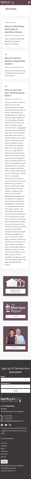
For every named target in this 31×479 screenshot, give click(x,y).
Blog (6, 54)
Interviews (4, 451)
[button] (29, 2)
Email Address (6, 383)
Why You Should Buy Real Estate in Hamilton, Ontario (14, 29)
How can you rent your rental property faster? (15, 92)
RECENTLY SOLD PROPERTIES (15, 291)
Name (3, 376)
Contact (3, 457)
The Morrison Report (10, 22)
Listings (3, 446)
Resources (4, 454)
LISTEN (15, 316)
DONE (15, 391)
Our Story (4, 443)
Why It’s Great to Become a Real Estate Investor (15, 61)
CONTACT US (15, 348)
